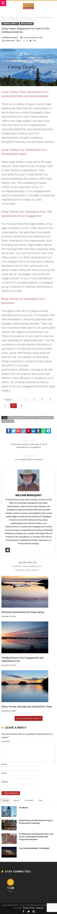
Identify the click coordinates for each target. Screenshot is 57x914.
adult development (17, 417)
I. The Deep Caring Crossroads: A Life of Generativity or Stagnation (28, 443)
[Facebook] (23, 911)
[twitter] (13, 430)
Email (4, 773)
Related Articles (27, 562)
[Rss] (33, 911)
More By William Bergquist (27, 566)
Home (3, 17)
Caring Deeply (26, 17)
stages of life (7, 421)
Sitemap (40, 908)
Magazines (13, 17)
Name (4, 764)
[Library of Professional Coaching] (28, 3)
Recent (16, 800)
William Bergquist (11, 37)
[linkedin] (33, 430)
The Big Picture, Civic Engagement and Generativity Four (22, 659)
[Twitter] (28, 911)
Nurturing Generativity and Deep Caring (22, 612)
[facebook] (8, 430)
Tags (40, 800)
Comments (28, 800)
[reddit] (23, 430)
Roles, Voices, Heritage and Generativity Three (26, 706)
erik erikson (33, 417)
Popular (5, 800)
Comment (6, 741)
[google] (18, 430)
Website (4, 782)
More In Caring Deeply (27, 570)
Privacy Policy (29, 908)
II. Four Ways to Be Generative (28, 458)
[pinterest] (28, 430)
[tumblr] (38, 430)
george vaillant (46, 417)
